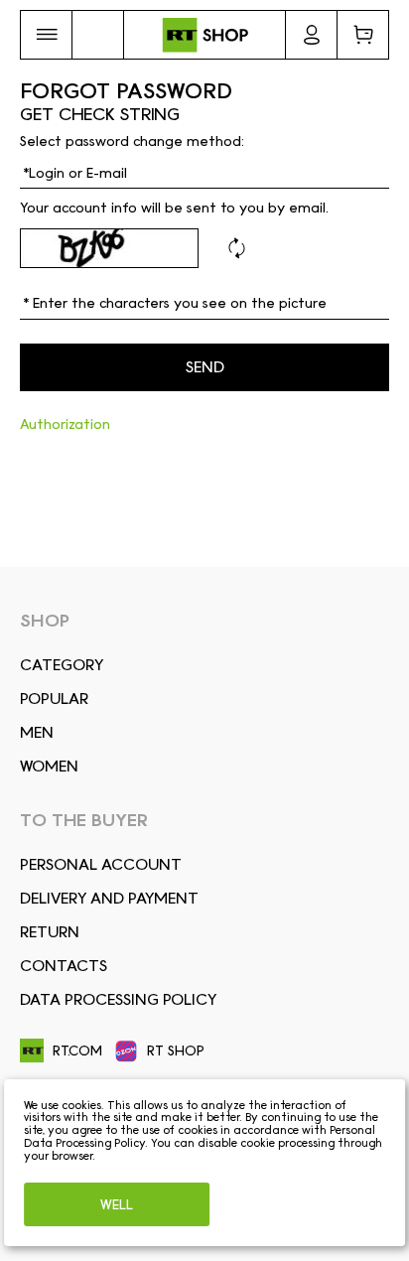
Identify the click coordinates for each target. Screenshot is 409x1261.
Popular (54, 698)
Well (116, 1204)
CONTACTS (63, 965)
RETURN (49, 931)
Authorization (65, 424)
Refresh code (236, 248)
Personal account (101, 864)
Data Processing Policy (118, 999)
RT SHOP (175, 1050)
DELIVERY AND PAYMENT (109, 898)
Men (37, 732)
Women (49, 766)
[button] (46, 35)
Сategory (61, 664)
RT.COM (77, 1050)
